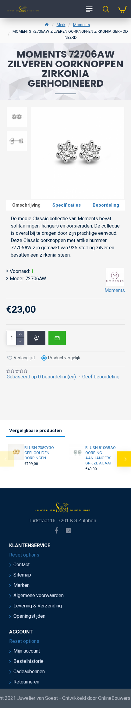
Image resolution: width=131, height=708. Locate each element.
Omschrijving (26, 205)
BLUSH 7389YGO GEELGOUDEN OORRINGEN (39, 452)
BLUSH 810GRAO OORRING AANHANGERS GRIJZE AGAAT (100, 455)
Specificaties (66, 205)
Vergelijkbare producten (35, 430)
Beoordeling (106, 205)
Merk (61, 24)
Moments (81, 24)
